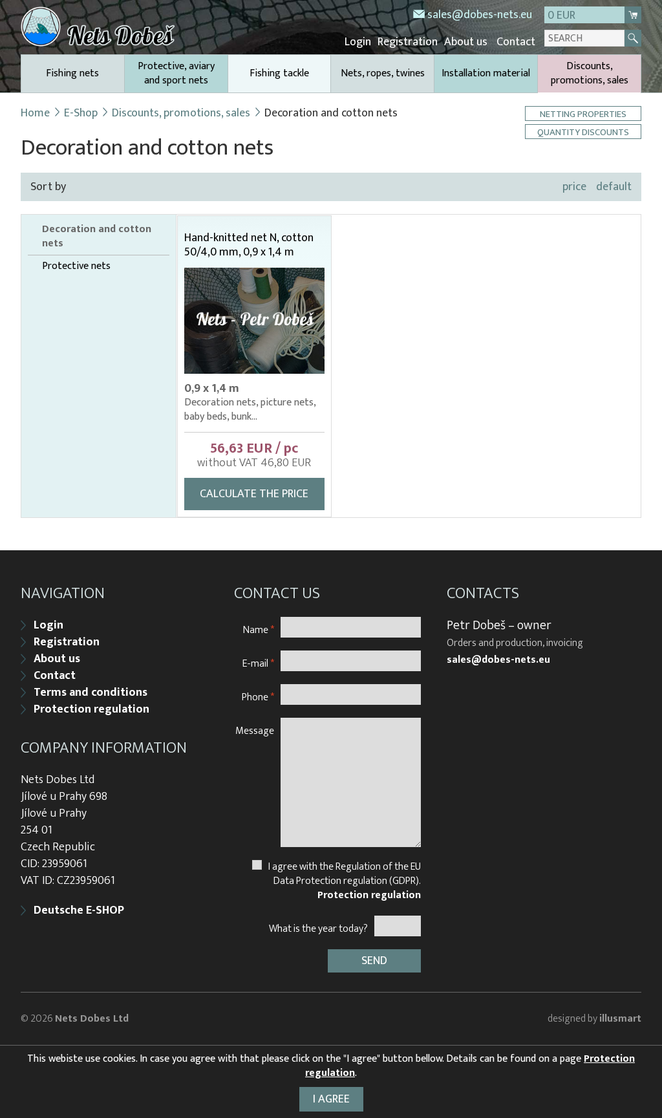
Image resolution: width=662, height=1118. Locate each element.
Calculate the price (254, 494)
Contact (515, 42)
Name (258, 629)
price (574, 187)
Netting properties (583, 113)
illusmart (620, 1018)
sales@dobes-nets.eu (479, 15)
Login (358, 42)
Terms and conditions (90, 692)
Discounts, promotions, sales (589, 73)
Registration (408, 42)
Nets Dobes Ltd (92, 1018)
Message (254, 730)
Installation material (486, 73)
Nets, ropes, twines (383, 73)
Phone (258, 697)
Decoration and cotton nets (96, 236)
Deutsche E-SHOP (79, 910)
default (614, 187)
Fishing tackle (279, 73)
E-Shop (81, 113)
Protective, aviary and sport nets (176, 73)
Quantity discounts (583, 131)
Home (35, 113)
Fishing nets (72, 73)
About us (465, 42)
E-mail (258, 663)
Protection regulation (91, 709)
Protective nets (76, 266)
